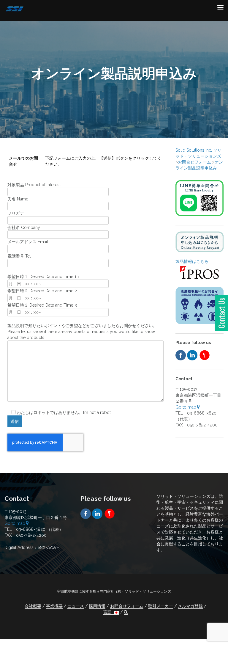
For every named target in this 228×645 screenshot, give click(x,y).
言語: (108, 612)
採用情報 (97, 606)
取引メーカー (160, 606)
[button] (126, 612)
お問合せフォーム (126, 606)
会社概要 (33, 606)
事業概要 (54, 606)
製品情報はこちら (192, 261)
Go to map (185, 407)
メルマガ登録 (190, 606)
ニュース (75, 606)
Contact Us (221, 313)
